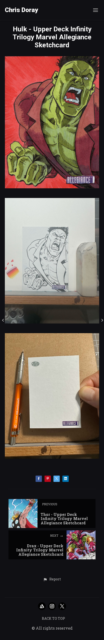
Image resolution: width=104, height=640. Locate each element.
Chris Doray (21, 10)
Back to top (53, 618)
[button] (52, 579)
